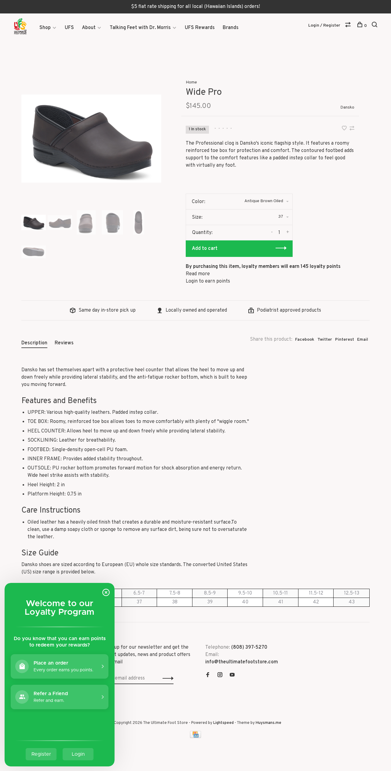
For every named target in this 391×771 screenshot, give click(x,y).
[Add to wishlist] (345, 129)
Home (191, 82)
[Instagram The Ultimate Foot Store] (219, 676)
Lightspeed (223, 723)
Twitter (324, 339)
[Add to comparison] (351, 129)
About (89, 28)
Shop (45, 28)
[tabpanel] (91, 139)
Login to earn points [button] (208, 281)
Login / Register (324, 25)
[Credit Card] (195, 737)
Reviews (64, 343)
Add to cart (204, 249)
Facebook (304, 339)
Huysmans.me (268, 723)
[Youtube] (232, 676)
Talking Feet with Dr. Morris (140, 28)
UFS (69, 28)
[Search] (375, 25)
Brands (231, 28)
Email (362, 339)
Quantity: (202, 233)
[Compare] (348, 25)
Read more (198, 274)
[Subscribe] (166, 678)
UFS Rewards (200, 28)
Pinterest (344, 339)
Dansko (347, 107)
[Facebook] (207, 676)
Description (34, 343)
